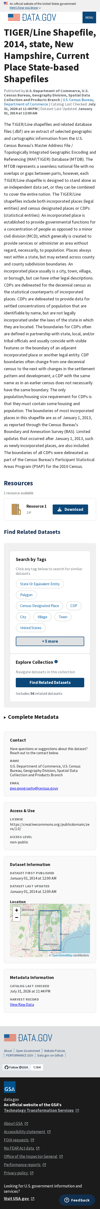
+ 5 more (50, 641)
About (8, 1051)
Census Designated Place (39, 605)
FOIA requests (16, 1140)
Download (74, 509)
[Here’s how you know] (50, 6)
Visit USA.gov (17, 1198)
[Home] (32, 17)
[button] (16, 910)
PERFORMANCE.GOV (19, 1055)
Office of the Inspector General (31, 1156)
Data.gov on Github (50, 1055)
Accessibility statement (25, 1131)
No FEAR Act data (19, 1148)
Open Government (28, 1051)
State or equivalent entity (40, 584)
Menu (89, 17)
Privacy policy (16, 1173)
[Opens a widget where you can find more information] (77, 1200)
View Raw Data (22, 1004)
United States (31, 627)
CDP (73, 605)
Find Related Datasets (50, 682)
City (23, 617)
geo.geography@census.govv (34, 788)
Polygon (26, 594)
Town (63, 617)
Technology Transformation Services (39, 1110)
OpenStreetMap (62, 955)
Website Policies (54, 1051)
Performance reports (22, 1164)
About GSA (13, 1123)
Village (42, 617)
